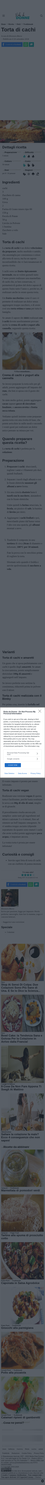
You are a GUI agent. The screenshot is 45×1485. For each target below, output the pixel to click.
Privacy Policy (36, 773)
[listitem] (22, 753)
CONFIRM (12, 765)
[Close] (40, 712)
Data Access (22, 773)
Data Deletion (9, 773)
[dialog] (22, 742)
